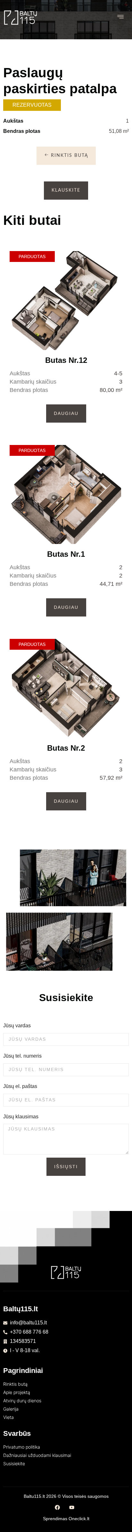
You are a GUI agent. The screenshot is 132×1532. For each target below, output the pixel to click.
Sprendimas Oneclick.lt (66, 1518)
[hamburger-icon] (121, 17)
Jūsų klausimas (20, 1116)
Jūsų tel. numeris (22, 1056)
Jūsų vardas (17, 1025)
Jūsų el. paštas (20, 1086)
